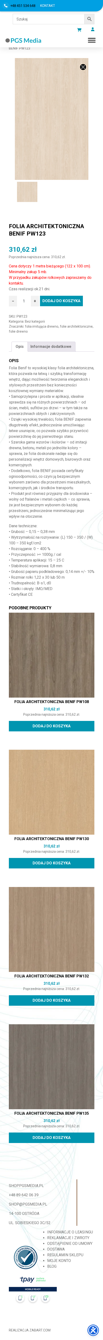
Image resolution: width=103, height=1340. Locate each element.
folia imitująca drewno (41, 326)
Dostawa (56, 1249)
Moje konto (59, 1260)
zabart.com (40, 1330)
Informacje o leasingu (70, 1232)
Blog (52, 1266)
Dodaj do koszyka (61, 301)
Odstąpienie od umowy (69, 1243)
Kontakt (47, 6)
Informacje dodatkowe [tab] (50, 346)
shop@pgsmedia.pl (28, 1204)
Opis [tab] (20, 346)
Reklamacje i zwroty (68, 1238)
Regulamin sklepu (65, 1255)
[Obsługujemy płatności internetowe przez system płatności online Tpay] (33, 1291)
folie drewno (18, 331)
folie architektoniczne (76, 326)
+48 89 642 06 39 (24, 1195)
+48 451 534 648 (22, 6)
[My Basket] (79, 30)
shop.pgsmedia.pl (26, 1185)
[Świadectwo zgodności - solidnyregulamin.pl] (26, 1257)
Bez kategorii (35, 321)
